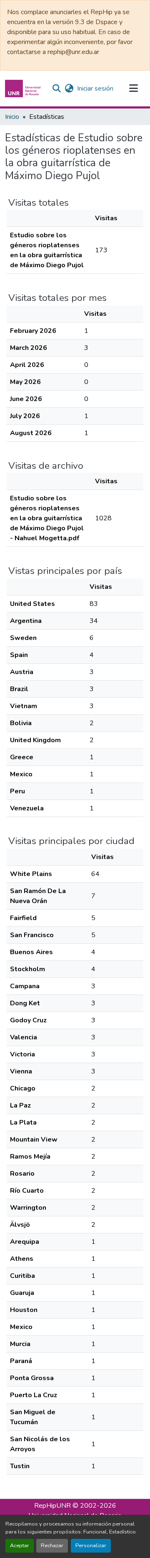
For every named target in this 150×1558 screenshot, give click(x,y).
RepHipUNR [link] (52, 1505)
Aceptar (19, 1545)
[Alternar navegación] (133, 88)
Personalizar (90, 1545)
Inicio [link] (12, 116)
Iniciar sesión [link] (95, 88)
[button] (23, 88)
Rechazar (52, 1545)
